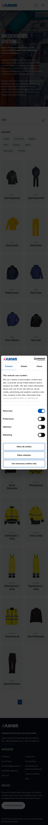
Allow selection (24, 455)
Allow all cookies (24, 446)
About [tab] (39, 366)
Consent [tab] (9, 366)
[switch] (41, 419)
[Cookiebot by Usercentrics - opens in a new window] (34, 359)
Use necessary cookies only (24, 463)
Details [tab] (24, 366)
